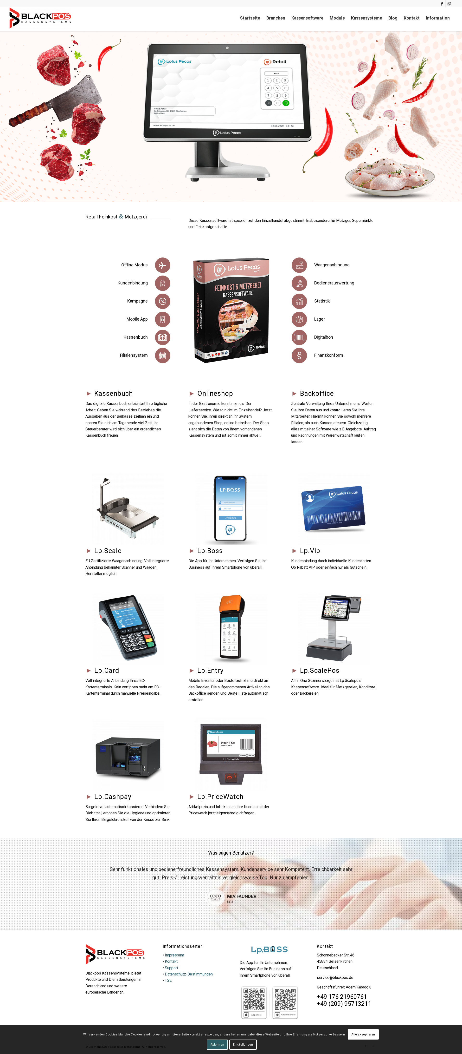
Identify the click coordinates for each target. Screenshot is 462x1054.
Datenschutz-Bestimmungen (189, 974)
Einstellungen (243, 1044)
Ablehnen (217, 1044)
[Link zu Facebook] (441, 3)
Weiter (366, 872)
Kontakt (171, 961)
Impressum (174, 955)
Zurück (96, 872)
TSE (168, 980)
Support (171, 968)
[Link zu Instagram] (449, 3)
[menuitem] (250, 18)
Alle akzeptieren (363, 1034)
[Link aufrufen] (40, 18)
